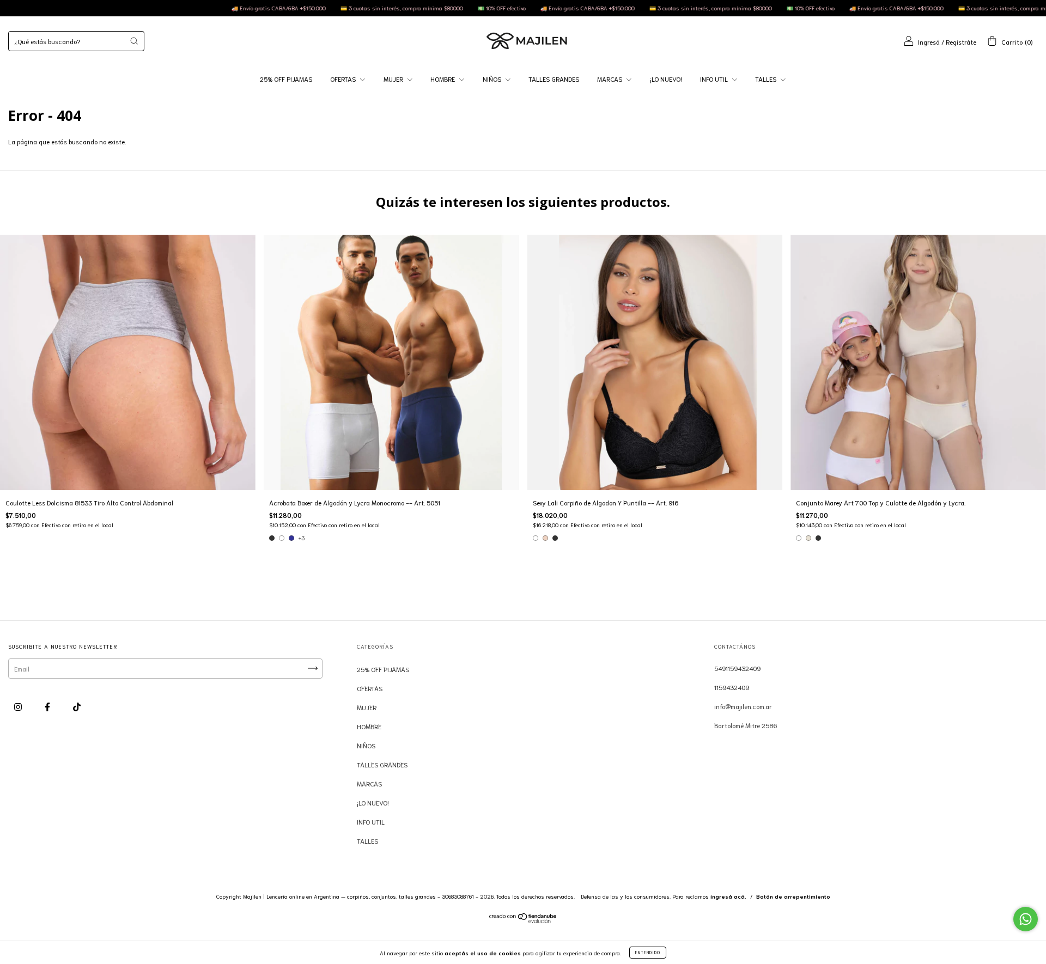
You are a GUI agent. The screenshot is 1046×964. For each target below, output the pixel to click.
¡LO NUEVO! (666, 79)
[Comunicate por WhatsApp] (1025, 919)
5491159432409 (737, 668)
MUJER (394, 79)
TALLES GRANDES (553, 79)
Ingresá (929, 42)
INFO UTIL (714, 79)
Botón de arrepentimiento (793, 896)
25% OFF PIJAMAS (286, 79)
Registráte (961, 42)
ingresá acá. (728, 896)
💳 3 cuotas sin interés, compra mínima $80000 (332, 7)
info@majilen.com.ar (743, 706)
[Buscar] (134, 41)
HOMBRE (443, 79)
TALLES (766, 79)
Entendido (647, 952)
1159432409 (731, 687)
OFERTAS (343, 79)
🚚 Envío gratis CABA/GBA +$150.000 (209, 7)
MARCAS (610, 79)
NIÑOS (493, 79)
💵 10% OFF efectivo (432, 7)
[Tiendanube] (523, 920)
